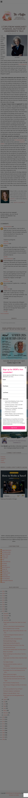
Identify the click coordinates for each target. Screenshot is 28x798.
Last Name (5, 392)
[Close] (25, 367)
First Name (5, 386)
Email (4, 379)
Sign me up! (14, 427)
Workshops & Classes (10, 411)
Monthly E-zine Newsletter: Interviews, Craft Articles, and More (14, 409)
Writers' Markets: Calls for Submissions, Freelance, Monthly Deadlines (14, 414)
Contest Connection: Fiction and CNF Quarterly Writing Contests (14, 405)
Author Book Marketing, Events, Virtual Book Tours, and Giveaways (14, 401)
